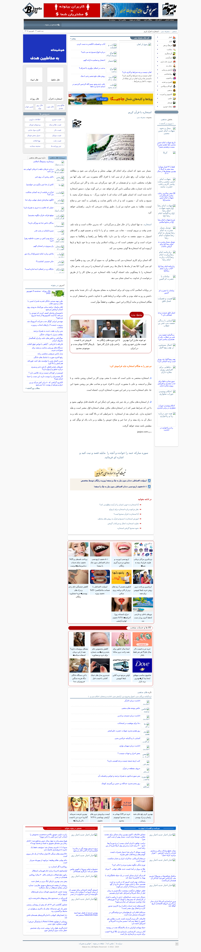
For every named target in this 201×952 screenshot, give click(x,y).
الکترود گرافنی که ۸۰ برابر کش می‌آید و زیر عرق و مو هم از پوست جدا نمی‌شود (46, 383)
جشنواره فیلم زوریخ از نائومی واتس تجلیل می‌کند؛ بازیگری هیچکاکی (84, 870)
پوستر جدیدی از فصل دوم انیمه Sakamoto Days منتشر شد (86, 914)
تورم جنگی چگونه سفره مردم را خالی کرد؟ (128, 865)
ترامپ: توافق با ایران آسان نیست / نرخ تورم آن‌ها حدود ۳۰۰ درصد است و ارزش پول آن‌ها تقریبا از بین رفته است (125, 845)
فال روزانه (34, 99)
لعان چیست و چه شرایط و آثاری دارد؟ (137, 72)
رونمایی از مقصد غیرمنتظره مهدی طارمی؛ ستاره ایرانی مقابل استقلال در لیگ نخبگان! (48, 886)
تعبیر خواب (29, 107)
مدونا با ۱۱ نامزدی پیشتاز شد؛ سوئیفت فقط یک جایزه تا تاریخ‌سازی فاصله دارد (49, 848)
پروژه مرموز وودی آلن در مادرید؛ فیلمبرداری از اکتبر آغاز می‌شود (85, 849)
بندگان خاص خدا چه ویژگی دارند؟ (41, 223)
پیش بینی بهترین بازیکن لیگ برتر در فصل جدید (49, 881)
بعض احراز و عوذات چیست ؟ (129, 753)
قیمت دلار (57, 130)
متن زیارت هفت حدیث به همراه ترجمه (48, 331)
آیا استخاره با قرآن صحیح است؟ (126, 514)
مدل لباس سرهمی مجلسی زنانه (50, 354)
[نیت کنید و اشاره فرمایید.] (111, 472)
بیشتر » (73, 39)
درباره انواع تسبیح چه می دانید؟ (93, 52)
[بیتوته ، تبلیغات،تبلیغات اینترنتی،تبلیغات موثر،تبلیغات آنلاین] (72, 10)
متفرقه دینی (165, 31)
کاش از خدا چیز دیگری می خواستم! (40, 184)
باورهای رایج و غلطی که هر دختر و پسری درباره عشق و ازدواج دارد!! (47, 368)
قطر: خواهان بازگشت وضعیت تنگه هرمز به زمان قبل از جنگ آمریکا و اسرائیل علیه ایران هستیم (126, 892)
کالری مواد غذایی (34, 130)
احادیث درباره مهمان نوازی (129, 746)
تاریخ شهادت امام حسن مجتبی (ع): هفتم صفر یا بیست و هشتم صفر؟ (166, 144)
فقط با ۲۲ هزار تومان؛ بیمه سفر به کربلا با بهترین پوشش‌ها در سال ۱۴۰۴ (166, 170)
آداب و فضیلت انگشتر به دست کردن (91, 44)
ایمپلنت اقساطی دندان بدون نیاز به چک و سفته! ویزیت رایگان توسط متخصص (114, 480)
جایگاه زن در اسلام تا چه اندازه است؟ (39, 269)
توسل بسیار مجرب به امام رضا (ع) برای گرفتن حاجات (166, 244)
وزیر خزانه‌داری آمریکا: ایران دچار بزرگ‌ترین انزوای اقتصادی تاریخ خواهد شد (163, 903)
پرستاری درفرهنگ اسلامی (43, 161)
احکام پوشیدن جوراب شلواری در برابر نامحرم (166, 407)
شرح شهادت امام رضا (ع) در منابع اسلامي (166, 221)
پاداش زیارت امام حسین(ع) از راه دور (39, 254)
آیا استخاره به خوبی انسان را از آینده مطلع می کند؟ (119, 505)
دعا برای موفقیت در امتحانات (128, 723)
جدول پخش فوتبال (33, 135)
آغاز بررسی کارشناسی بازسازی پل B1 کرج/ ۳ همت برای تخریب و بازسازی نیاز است (125, 933)
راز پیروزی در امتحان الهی (43, 246)
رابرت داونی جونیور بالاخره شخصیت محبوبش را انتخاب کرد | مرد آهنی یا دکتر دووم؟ (48, 835)
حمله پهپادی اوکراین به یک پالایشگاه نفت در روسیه (125, 927)
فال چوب (50, 107)
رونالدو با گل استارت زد (58, 867)
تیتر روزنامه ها (56, 146)
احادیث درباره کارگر (132, 701)
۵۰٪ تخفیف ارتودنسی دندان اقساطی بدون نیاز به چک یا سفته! (120, 486)
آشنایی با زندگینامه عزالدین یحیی (127, 738)
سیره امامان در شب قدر (44, 231)
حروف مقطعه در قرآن (131, 768)
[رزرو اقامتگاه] (110, 99)
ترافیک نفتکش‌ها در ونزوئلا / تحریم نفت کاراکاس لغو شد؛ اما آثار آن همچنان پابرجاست (162, 878)
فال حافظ (55, 80)
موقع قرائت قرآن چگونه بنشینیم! (41, 215)
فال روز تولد (39, 106)
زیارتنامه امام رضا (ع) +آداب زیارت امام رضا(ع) (166, 268)
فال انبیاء (34, 80)
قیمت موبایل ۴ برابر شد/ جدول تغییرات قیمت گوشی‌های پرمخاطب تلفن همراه (127, 853)
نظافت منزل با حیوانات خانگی (51, 334)
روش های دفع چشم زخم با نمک (93, 76)
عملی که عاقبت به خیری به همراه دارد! (39, 207)
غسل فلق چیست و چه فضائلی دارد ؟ (166, 314)
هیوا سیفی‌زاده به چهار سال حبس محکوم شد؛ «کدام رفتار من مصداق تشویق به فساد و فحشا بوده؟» (47, 842)
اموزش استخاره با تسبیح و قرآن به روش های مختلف (118, 519)
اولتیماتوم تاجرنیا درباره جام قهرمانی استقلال (49, 871)
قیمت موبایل (56, 135)
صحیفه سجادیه (35, 146)
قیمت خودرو (56, 119)
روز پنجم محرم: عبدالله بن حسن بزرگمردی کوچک (120, 783)
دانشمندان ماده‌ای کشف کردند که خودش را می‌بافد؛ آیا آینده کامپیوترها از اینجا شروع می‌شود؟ (46, 315)
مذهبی (174, 31)
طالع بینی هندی (60, 106)
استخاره (148, 224)
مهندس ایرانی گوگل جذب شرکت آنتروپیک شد (45, 321)
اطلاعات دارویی (34, 119)
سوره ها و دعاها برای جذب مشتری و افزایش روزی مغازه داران (166, 383)
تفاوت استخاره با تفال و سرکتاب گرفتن (123, 523)
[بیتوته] (32, 16)
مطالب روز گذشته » (33, 388)
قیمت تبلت (57, 141)
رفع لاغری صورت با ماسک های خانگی (48, 357)
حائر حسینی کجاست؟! (45, 261)
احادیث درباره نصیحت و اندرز (129, 716)
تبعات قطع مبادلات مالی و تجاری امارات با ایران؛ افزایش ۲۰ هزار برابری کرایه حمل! (163, 853)
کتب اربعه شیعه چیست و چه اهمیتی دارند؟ (123, 761)
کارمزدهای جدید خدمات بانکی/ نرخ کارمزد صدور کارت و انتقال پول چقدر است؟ (126, 907)
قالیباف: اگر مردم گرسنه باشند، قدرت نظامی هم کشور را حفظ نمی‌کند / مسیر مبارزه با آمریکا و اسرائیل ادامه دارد (126, 921)
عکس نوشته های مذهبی (131, 708)
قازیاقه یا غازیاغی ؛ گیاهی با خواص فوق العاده (45, 344)
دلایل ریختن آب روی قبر (44, 177)
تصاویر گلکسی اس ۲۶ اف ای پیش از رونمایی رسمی (47, 905)
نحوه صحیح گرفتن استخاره (128, 528)
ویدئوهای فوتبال (34, 125)
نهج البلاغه (36, 141)
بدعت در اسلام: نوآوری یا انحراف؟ (92, 68)
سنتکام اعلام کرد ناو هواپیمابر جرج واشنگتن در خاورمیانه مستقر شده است (127, 913)
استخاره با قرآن (55, 99)
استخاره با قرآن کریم (140, 112)
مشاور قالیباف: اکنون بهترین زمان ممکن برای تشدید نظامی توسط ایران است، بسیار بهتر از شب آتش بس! (124, 836)
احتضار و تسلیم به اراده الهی (94, 60)
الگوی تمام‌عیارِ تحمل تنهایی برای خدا (39, 200)
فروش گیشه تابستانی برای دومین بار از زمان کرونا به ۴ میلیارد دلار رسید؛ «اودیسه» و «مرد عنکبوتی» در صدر (83, 892)
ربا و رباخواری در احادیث (166, 429)
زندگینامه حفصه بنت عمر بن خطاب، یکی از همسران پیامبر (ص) (166, 337)
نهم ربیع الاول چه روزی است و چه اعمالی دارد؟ (166, 360)
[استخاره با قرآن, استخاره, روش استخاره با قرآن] (111, 147)
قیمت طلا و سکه (55, 125)
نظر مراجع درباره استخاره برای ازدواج (124, 509)
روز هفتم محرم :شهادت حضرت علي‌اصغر (124, 731)
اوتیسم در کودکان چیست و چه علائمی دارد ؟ (46, 373)
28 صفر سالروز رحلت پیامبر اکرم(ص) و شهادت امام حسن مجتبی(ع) (166, 196)
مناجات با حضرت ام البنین (166, 292)
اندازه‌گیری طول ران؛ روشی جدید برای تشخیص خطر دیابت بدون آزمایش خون (48, 929)
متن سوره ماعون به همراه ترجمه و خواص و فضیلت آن (119, 776)
